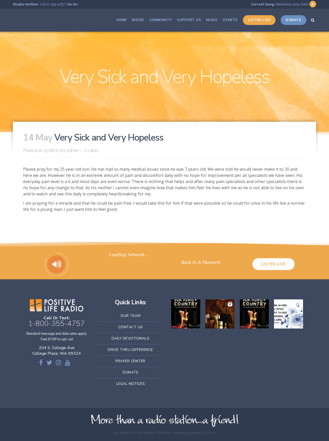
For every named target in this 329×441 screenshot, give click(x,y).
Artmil (210, 433)
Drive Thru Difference (130, 349)
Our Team (130, 315)
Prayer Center (130, 361)
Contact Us (130, 327)
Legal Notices (130, 383)
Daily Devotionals (131, 338)
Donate (130, 372)
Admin (72, 150)
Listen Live (273, 264)
